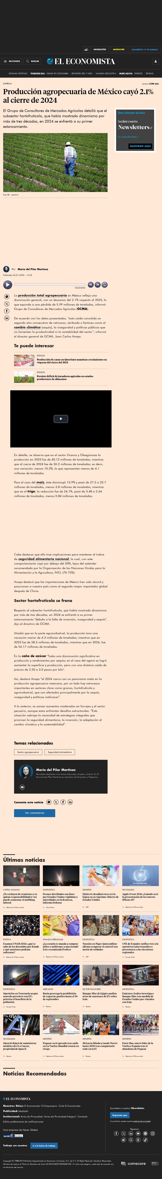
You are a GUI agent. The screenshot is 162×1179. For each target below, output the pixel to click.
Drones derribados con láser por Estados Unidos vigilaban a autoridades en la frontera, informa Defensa (60, 898)
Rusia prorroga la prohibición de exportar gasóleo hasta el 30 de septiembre (60, 996)
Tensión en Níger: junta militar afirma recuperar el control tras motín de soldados (100, 946)
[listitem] (7, 284)
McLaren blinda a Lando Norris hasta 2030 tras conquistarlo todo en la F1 (100, 1046)
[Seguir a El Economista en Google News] (131, 1140)
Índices (138, 73)
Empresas (7, 84)
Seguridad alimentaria (60, 752)
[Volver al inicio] (52, 1099)
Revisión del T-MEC (82, 73)
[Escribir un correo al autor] (22, 787)
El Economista (32, 1106)
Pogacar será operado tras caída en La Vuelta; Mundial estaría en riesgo (61, 1046)
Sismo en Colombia (57, 73)
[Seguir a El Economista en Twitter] (123, 1133)
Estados (41, 355)
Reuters (48, 1006)
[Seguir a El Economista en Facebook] (116, 1133)
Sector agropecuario (28, 752)
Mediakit (23, 1111)
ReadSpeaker (80, 287)
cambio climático (27, 327)
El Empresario (49, 1106)
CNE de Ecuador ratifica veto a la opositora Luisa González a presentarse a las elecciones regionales (140, 948)
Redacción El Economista (15, 907)
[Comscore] (133, 1164)
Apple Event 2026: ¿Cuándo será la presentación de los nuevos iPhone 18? (140, 897)
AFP (87, 907)
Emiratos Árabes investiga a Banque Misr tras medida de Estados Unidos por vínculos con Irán (138, 998)
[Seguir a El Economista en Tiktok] (145, 1140)
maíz (40, 482)
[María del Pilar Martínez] (6, 269)
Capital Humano (11, 890)
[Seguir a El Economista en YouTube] (138, 1133)
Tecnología (128, 890)
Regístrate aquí (119, 1115)
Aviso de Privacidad (32, 1116)
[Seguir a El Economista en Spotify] (145, 1133)
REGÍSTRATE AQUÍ (140, 146)
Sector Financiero (92, 989)
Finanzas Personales (53, 939)
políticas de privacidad (141, 1121)
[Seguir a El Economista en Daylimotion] (123, 1140)
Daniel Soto (50, 907)
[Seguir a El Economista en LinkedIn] (131, 1133)
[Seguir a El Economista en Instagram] (153, 1133)
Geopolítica (49, 890)
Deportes (87, 890)
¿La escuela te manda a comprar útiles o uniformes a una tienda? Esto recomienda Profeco (61, 946)
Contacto (83, 1116)
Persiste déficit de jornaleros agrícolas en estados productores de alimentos (65, 378)
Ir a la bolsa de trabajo (44, 1146)
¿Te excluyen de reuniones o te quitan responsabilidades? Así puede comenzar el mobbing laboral (20, 898)
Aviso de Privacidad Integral (60, 1116)
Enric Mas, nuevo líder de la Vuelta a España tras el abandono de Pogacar (138, 1046)
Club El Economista (69, 1106)
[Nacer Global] (13, 1136)
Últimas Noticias (18, 73)
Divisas (149, 73)
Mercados (48, 989)
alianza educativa (106, 73)
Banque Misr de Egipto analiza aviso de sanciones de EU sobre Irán (100, 996)
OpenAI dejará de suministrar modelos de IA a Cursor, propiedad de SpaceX (20, 1046)
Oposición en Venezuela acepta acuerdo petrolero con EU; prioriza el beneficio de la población (20, 998)
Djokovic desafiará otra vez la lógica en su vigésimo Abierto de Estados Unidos (101, 897)
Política (7, 939)
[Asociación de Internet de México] (155, 1164)
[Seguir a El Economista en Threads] (138, 1140)
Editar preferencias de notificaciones (23, 1121)
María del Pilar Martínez (33, 269)
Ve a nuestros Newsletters (127, 137)
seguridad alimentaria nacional (43, 559)
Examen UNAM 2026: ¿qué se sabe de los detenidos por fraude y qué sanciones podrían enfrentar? (21, 948)
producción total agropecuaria (42, 295)
